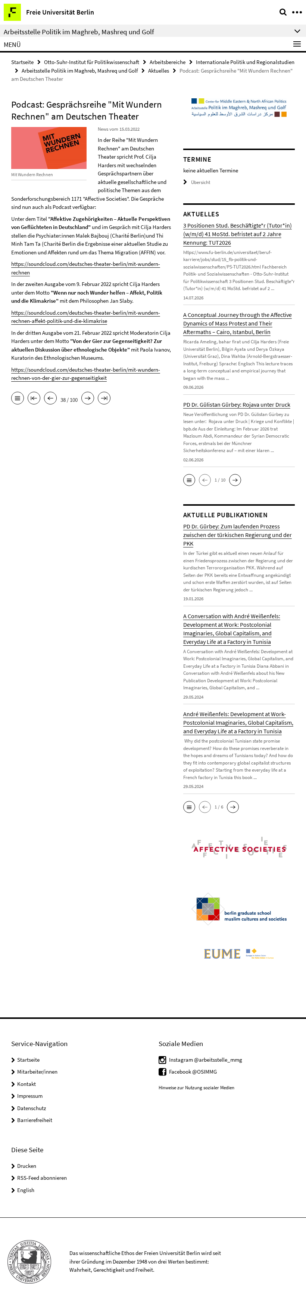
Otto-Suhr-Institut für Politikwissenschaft (91, 62)
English (25, 1190)
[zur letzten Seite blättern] (104, 399)
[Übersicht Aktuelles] (17, 399)
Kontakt (26, 1083)
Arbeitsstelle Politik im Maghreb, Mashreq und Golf (80, 70)
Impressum (30, 1095)
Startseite (22, 62)
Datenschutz (31, 1108)
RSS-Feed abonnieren (42, 1177)
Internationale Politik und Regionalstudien (245, 62)
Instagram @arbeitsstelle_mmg (205, 1059)
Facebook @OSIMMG (193, 1071)
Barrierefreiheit (34, 1120)
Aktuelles (158, 70)
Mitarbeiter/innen (37, 1071)
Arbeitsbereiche (167, 62)
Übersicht (200, 182)
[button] (189, 480)
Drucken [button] (26, 1165)
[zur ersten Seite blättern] (34, 399)
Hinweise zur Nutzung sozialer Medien (196, 1087)
